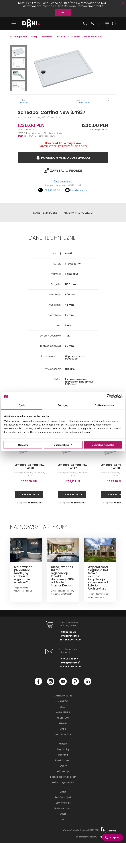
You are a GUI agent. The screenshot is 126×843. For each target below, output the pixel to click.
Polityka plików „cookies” (63, 776)
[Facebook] (38, 684)
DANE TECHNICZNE (45, 212)
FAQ (63, 819)
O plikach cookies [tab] (104, 405)
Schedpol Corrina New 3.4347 (72, 466)
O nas (63, 813)
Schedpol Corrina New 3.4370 (29, 466)
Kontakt (63, 743)
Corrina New (82, 102)
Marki (63, 728)
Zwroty (63, 765)
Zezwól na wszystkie (103, 445)
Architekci (63, 717)
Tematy (63, 723)
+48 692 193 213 (51, 190)
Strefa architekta (63, 808)
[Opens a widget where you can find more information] (112, 837)
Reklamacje (63, 771)
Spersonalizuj (61, 445)
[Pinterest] (75, 684)
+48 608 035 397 (68, 658)
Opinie (63, 791)
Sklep (63, 706)
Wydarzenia (63, 712)
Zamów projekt (63, 797)
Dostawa (63, 754)
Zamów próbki (63, 802)
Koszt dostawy (63, 760)
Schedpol (23, 102)
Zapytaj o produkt (63, 181)
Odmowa (23, 445)
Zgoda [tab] (21, 405)
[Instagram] (50, 684)
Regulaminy (63, 749)
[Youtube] (63, 684)
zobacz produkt (29, 494)
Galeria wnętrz (63, 695)
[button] (18, 52)
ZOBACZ (63, 12)
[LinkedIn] (87, 684)
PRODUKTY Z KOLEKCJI (78, 212)
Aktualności (63, 734)
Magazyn (63, 701)
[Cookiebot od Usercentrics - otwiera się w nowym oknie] (109, 396)
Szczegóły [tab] (63, 405)
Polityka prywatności (63, 782)
